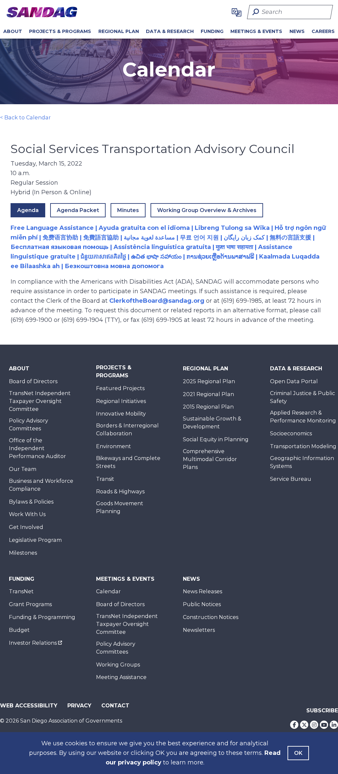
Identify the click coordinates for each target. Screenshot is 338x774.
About (12, 31)
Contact (115, 705)
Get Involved (26, 527)
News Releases (202, 591)
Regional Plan (205, 368)
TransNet (21, 591)
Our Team (22, 469)
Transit (105, 479)
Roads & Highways (120, 491)
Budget (19, 630)
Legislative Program (35, 540)
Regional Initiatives (121, 401)
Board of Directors (33, 381)
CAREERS (323, 31)
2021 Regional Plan (208, 394)
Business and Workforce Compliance (41, 485)
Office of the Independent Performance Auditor (37, 448)
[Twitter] (304, 725)
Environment (113, 446)
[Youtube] (324, 725)
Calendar (108, 591)
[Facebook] (294, 725)
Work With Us (27, 514)
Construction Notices (210, 617)
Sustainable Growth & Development (212, 423)
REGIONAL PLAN (118, 31)
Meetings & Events (256, 31)
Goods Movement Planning (119, 507)
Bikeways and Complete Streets (128, 462)
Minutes (128, 210)
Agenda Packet (78, 210)
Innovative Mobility (121, 414)
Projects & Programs (60, 31)
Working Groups (118, 665)
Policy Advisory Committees (28, 425)
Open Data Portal (294, 381)
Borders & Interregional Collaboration (127, 429)
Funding (212, 31)
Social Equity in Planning (216, 439)
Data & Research (170, 31)
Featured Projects (120, 388)
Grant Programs (30, 604)
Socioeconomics (291, 433)
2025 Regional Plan (209, 381)
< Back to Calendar (25, 117)
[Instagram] (314, 725)
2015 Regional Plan (208, 407)
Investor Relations (33, 643)
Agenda (28, 210)
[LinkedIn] (334, 725)
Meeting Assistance (121, 677)
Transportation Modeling (303, 446)
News (297, 31)
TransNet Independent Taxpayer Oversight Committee (40, 401)
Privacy (79, 705)
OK (298, 753)
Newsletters (199, 630)
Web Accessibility (28, 705)
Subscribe (322, 710)
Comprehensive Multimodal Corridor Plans (210, 459)
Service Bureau (290, 479)
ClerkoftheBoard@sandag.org (156, 300)
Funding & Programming (42, 617)
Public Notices (202, 604)
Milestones (23, 553)
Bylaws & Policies (31, 502)
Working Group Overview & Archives (206, 210)
